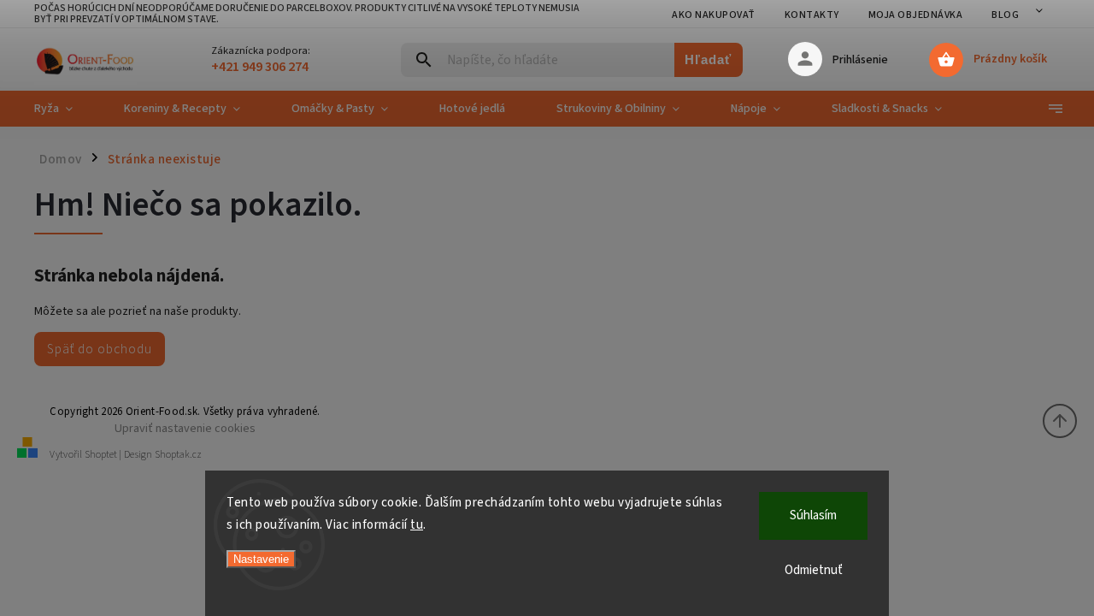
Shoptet (101, 454)
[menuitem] (66, 109)
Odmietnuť (814, 570)
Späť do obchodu (99, 349)
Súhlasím (813, 515)
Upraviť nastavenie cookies (185, 428)
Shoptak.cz (178, 454)
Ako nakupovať (714, 15)
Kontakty (812, 15)
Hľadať (708, 59)
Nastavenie (261, 559)
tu (416, 525)
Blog (1005, 15)
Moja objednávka (915, 15)
